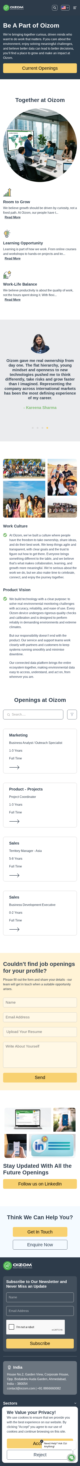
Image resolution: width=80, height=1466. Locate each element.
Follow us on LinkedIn (40, 1183)
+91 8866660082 (49, 1388)
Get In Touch (40, 1231)
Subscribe (40, 1343)
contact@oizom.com (21, 1388)
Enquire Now (40, 1244)
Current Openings (40, 68)
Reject (40, 1454)
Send (40, 1077)
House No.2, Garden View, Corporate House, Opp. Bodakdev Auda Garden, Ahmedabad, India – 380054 (38, 1379)
